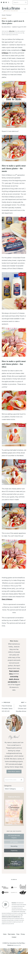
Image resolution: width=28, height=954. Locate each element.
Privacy (23, 934)
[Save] (22, 83)
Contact (14, 937)
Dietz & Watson (7, 599)
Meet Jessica (11, 934)
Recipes (4, 18)
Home (4, 934)
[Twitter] (8, 2)
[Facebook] (1, 2)
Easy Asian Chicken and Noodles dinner (21, 707)
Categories (7, 786)
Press (17, 934)
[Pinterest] (6, 2)
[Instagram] (4, 2)
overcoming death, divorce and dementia (13, 679)
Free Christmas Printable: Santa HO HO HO (7, 707)
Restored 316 (17, 945)
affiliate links (11, 31)
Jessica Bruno (7, 27)
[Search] (21, 780)
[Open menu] (25, 9)
